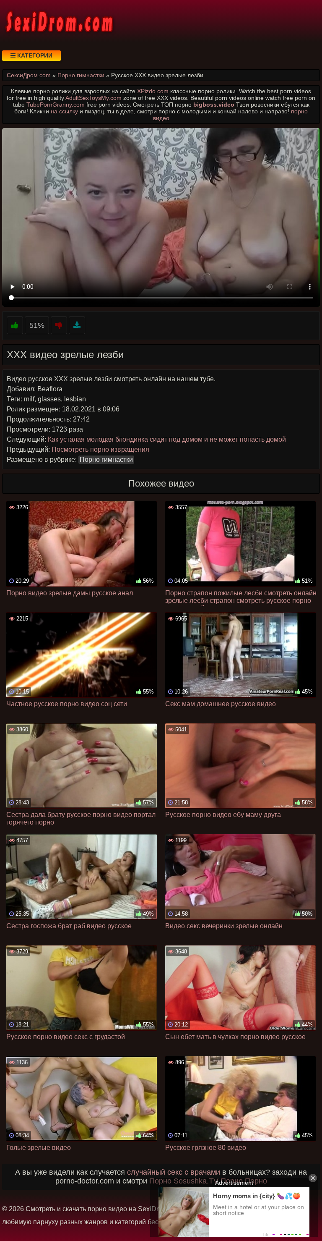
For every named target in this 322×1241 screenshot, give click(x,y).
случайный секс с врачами (173, 1172)
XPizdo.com (153, 91)
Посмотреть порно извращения (100, 449)
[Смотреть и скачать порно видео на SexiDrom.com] (58, 21)
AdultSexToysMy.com (93, 97)
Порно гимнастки (106, 459)
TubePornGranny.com (55, 104)
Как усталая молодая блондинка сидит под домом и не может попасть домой (167, 439)
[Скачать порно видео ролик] (77, 325)
